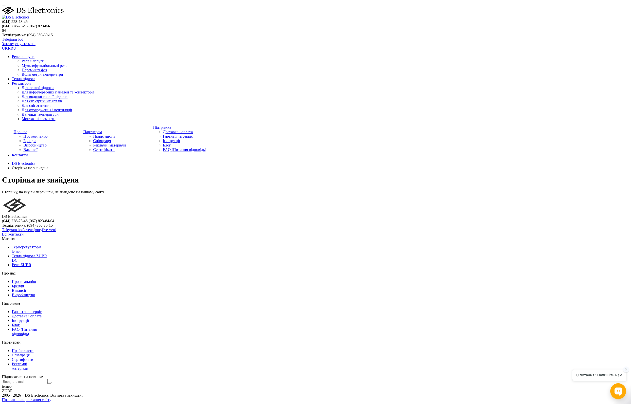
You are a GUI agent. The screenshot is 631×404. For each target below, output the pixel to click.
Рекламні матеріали (109, 145)
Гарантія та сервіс (178, 136)
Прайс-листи (104, 136)
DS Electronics (23, 163)
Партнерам (92, 132)
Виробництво (35, 145)
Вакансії (30, 149)
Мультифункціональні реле (44, 65)
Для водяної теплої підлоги (45, 96)
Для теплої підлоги (38, 88)
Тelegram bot (12, 39)
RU (13, 48)
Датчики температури (40, 114)
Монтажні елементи (38, 119)
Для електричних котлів (42, 101)
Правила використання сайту (26, 400)
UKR (6, 48)
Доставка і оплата (178, 132)
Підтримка (162, 127)
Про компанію (35, 136)
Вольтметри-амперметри (42, 74)
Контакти (20, 155)
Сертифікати (104, 149)
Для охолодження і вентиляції (47, 110)
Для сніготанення (36, 105)
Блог (167, 145)
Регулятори (21, 83)
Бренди (29, 141)
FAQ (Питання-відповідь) (184, 149)
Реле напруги (23, 57)
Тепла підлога (23, 79)
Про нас (20, 132)
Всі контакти (13, 234)
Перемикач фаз (34, 70)
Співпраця (102, 141)
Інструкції (171, 141)
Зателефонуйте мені (18, 44)
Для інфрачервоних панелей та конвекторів (58, 92)
